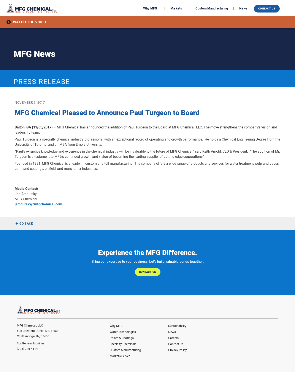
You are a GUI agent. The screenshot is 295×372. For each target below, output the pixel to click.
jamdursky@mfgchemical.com (38, 204)
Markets (176, 8)
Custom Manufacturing (211, 8)
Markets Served (120, 356)
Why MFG (150, 8)
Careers (173, 338)
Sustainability (177, 326)
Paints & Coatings (122, 338)
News (243, 8)
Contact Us (175, 344)
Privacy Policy (177, 350)
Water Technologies (123, 332)
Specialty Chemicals (123, 344)
